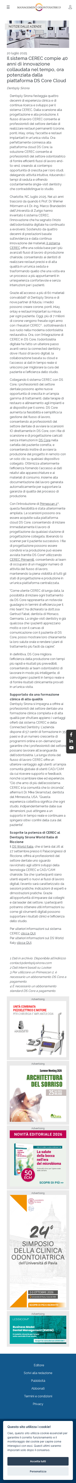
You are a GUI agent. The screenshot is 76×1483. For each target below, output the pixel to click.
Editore (39, 1365)
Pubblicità (38, 1381)
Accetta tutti (38, 1461)
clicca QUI (28, 933)
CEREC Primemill (22, 559)
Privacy (38, 1404)
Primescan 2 (48, 504)
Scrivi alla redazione (38, 1373)
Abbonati (38, 1388)
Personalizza (38, 1471)
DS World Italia (22, 846)
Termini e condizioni (38, 1396)
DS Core (44, 440)
